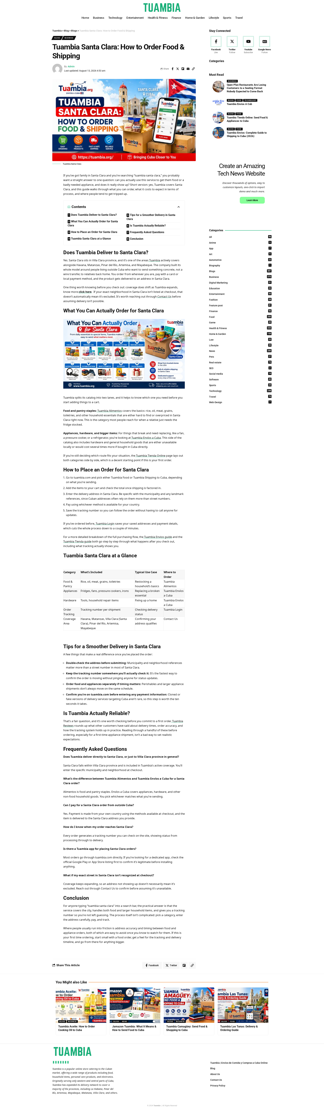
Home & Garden (240, 333)
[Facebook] (216, 45)
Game (240, 322)
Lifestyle (240, 345)
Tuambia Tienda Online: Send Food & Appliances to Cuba (247, 119)
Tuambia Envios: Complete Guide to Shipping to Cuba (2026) (247, 134)
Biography (240, 265)
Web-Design (240, 402)
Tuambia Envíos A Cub (239, 104)
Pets (240, 356)
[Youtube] (248, 45)
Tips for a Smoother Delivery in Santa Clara (151, 217)
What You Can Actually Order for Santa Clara (93, 223)
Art (240, 254)
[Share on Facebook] (172, 69)
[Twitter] (232, 45)
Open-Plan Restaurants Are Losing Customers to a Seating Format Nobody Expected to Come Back (246, 88)
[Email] (188, 69)
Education (240, 288)
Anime (240, 242)
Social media (240, 373)
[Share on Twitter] (177, 69)
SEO (240, 368)
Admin (71, 66)
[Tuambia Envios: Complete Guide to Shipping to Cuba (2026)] (218, 133)
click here (85, 292)
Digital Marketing (240, 282)
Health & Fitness (240, 328)
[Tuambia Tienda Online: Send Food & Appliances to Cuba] (218, 117)
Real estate (240, 362)
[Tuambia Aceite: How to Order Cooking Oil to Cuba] (81, 1005)
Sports (240, 385)
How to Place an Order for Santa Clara (94, 232)
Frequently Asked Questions (147, 232)
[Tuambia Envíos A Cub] (218, 102)
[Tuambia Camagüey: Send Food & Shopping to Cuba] (189, 1005)
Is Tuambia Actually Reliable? (148, 225)
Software (240, 379)
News (240, 350)
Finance (240, 311)
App (240, 248)
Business (69, 38)
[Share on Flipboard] (183, 69)
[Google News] (265, 45)
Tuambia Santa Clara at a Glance (91, 238)
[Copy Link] (193, 69)
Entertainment (240, 293)
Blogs (57, 38)
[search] (269, 7)
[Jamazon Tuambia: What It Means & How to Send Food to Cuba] (135, 1005)
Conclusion (136, 238)
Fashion (240, 299)
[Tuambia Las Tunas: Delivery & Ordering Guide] (243, 1005)
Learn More (252, 200)
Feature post (240, 305)
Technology (250, 100)
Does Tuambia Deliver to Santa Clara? (94, 214)
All (240, 236)
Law (240, 339)
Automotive (240, 259)
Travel (240, 396)
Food (239, 100)
